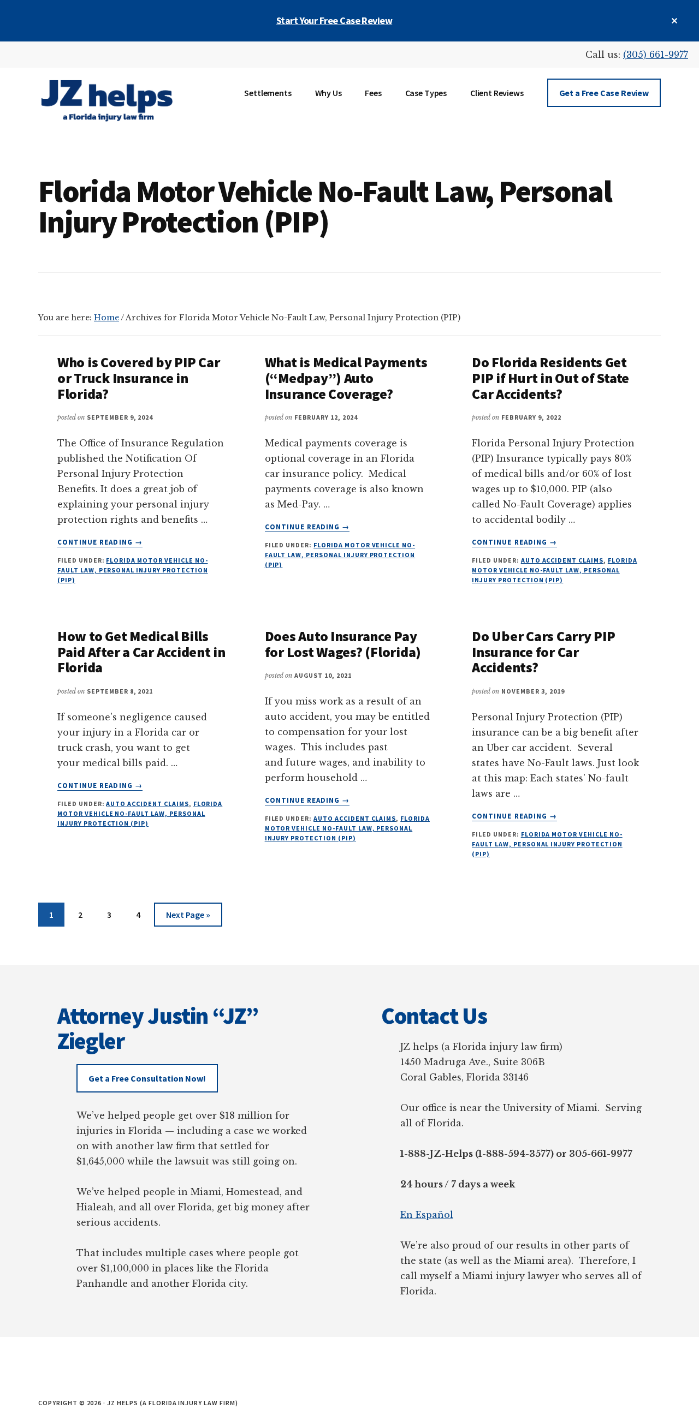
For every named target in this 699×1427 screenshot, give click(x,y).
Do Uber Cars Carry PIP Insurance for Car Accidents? (543, 651)
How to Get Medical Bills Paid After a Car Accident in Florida (141, 651)
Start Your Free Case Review (334, 20)
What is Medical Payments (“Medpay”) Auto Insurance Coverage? (346, 377)
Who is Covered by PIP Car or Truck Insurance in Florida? (138, 377)
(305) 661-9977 (655, 54)
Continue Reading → (100, 542)
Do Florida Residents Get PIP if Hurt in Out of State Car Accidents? (550, 377)
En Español (426, 1214)
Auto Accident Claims (562, 560)
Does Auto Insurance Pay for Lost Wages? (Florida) (343, 644)
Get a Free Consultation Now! (147, 1078)
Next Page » (187, 918)
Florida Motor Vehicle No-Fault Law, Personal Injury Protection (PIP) (132, 570)
